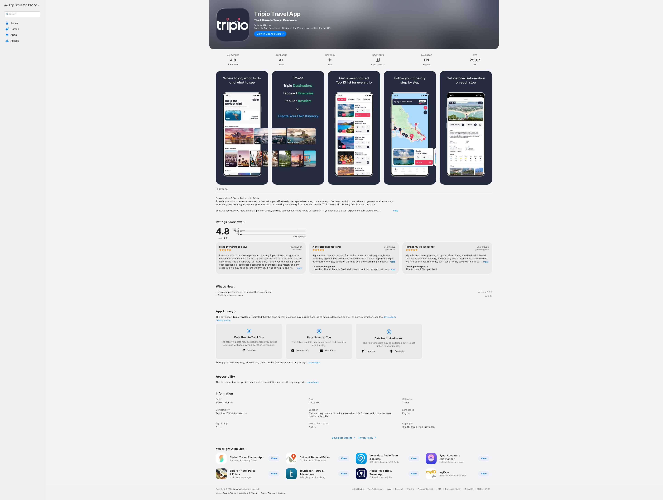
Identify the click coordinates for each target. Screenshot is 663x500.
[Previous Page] (212, 127)
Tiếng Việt (469, 489)
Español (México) (375, 489)
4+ (217, 426)
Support (282, 493)
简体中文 (410, 489)
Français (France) (425, 489)
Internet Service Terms (226, 493)
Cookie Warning (268, 493)
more (395, 210)
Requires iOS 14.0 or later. (230, 413)
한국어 (439, 489)
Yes (311, 426)
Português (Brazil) (453, 489)
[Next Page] (495, 127)
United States (358, 489)
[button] (22, 23)
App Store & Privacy (248, 493)
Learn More (314, 362)
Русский (399, 489)
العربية (389, 489)
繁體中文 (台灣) (483, 489)
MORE (299, 268)
